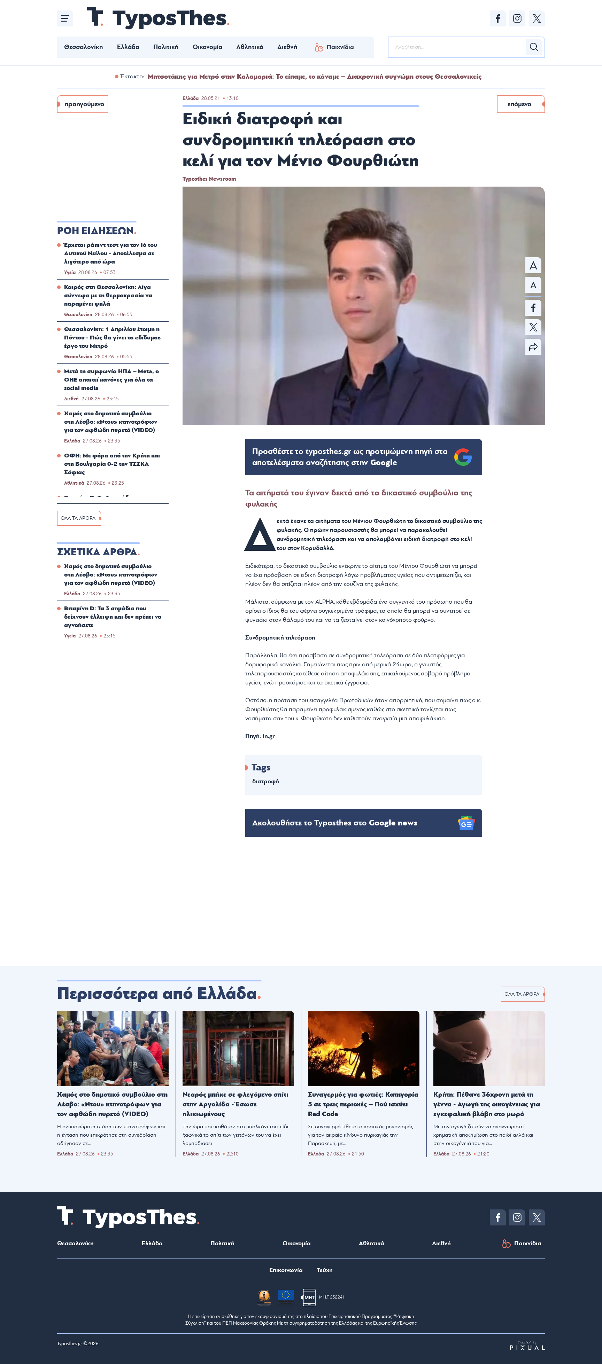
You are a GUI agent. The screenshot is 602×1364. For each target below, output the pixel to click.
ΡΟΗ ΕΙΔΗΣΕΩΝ (95, 231)
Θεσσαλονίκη (83, 47)
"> (350, 457)
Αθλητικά (249, 47)
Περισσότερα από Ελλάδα (157, 993)
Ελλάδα (128, 47)
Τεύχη (325, 1270)
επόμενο (519, 104)
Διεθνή (287, 47)
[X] (537, 18)
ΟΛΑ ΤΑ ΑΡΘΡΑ (78, 518)
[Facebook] (498, 18)
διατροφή (265, 781)
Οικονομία (207, 47)
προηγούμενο (84, 104)
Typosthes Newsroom (209, 179)
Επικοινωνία (286, 1270)
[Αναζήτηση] (534, 47)
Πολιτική (166, 47)
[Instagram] (517, 18)
